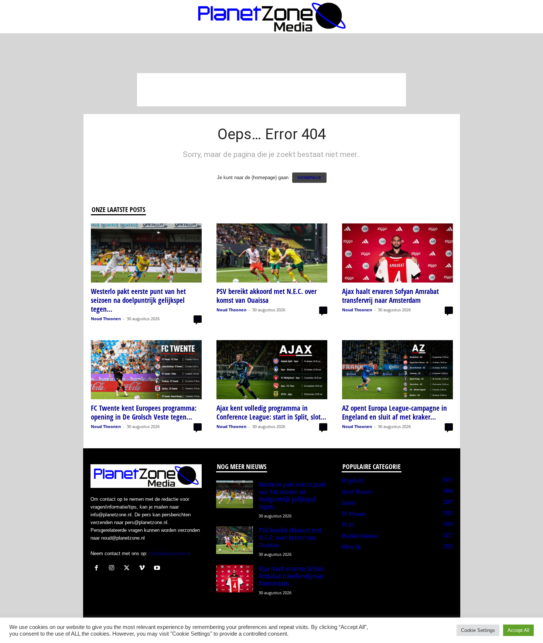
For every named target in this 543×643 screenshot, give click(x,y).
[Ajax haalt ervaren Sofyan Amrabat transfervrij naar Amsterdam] (397, 253)
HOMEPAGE (309, 177)
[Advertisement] (271, 89)
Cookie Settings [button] (478, 630)
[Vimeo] (143, 568)
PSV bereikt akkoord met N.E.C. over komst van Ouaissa (266, 296)
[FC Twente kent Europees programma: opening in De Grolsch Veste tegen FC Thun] (146, 369)
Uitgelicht (352, 480)
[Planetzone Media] (271, 16)
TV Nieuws (354, 514)
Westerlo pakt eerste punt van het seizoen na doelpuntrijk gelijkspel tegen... (138, 300)
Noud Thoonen (106, 318)
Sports (349, 503)
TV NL (348, 525)
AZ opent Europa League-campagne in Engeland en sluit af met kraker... (394, 412)
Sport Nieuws (357, 492)
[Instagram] (113, 568)
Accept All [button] (518, 630)
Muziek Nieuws (360, 536)
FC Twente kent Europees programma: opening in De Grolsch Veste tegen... (144, 412)
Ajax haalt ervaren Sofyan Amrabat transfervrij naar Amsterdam (390, 296)
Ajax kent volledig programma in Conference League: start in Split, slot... (271, 412)
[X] (128, 568)
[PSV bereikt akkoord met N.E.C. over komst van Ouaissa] (271, 253)
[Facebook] (98, 568)
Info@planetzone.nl (169, 553)
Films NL (351, 547)
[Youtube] (158, 568)
